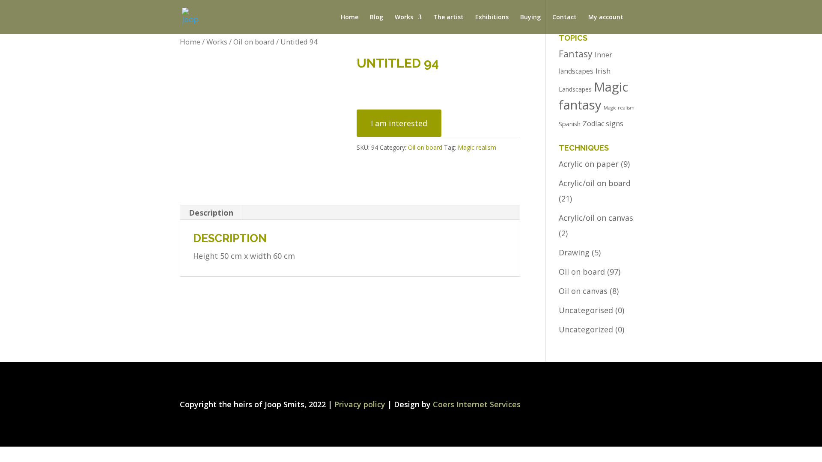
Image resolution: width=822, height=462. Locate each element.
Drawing (574, 252)
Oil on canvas (583, 291)
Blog (376, 17)
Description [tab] (211, 212)
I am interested (399, 123)
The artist (448, 17)
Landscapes (575, 89)
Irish (603, 71)
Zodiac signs (603, 123)
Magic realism (477, 147)
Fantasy (576, 53)
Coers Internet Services (477, 404)
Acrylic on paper (589, 164)
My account (605, 17)
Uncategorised (586, 310)
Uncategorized (586, 329)
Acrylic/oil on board (595, 183)
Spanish (570, 123)
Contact (564, 17)
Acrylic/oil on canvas (596, 218)
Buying (530, 17)
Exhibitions (492, 17)
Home (349, 17)
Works (216, 42)
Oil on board (253, 42)
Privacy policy (359, 404)
